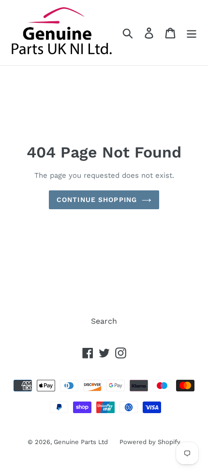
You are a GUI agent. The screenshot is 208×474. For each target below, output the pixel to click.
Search (104, 321)
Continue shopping (97, 199)
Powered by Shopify (149, 441)
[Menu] (191, 32)
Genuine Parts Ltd (82, 441)
